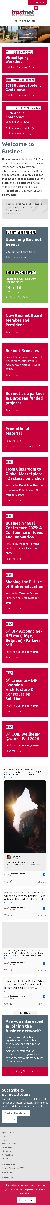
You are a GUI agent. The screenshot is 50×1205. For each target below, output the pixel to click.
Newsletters (7, 1155)
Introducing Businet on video (22, 446)
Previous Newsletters (15, 1113)
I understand (26, 1200)
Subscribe (9, 1119)
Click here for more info (18, 67)
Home (5, 1136)
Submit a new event (17, 257)
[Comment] (10, 882)
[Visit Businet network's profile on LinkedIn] (7, 874)
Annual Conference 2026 (13, 1168)
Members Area (37, 2)
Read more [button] (9, 777)
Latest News (7, 1147)
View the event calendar (19, 251)
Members (6, 1151)
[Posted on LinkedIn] (44, 874)
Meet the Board (9, 1143)
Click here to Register (17, 133)
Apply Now (22, 1071)
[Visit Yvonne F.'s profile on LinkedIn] (9, 857)
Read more (12, 332)
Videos (5, 1158)
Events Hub (7, 1172)
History (5, 1140)
